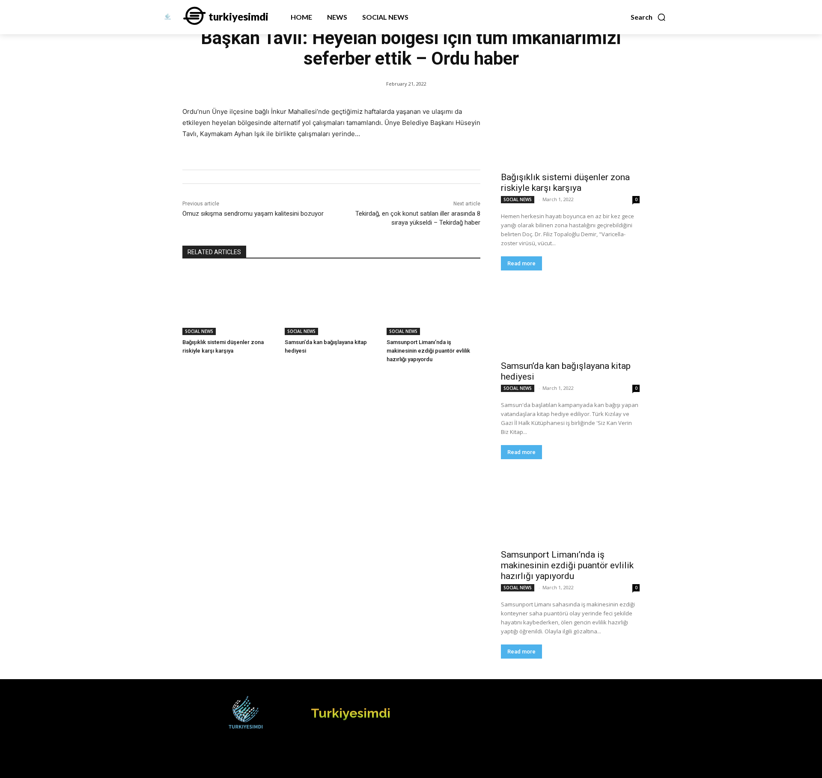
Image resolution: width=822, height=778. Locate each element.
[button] (648, 17)
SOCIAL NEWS (199, 331)
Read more (521, 263)
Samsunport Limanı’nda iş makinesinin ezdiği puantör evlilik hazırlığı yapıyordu (428, 350)
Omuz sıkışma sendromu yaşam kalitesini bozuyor (253, 213)
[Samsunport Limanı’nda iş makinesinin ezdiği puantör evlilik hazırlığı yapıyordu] (433, 302)
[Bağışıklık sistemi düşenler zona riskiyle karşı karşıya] (229, 302)
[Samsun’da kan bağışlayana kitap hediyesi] (331, 302)
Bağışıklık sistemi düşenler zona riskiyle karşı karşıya (565, 182)
